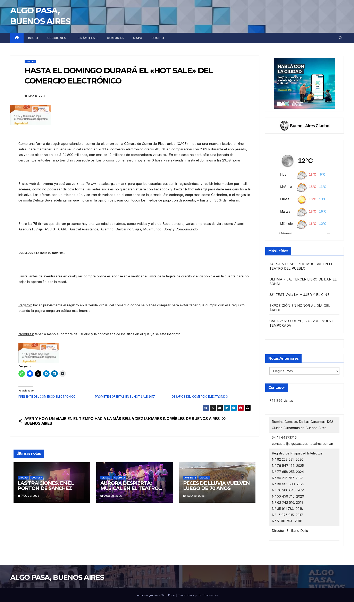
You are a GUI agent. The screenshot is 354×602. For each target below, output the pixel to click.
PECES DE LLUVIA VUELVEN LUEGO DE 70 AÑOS (216, 485)
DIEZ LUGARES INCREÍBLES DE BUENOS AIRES (177, 418)
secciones (57, 38)
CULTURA (37, 477)
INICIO (33, 38)
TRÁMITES (87, 38)
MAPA (137, 38)
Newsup (192, 595)
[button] (340, 38)
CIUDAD (30, 61)
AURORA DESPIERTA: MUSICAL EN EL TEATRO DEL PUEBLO (129, 488)
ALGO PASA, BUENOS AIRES (57, 577)
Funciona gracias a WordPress (156, 595)
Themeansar (210, 595)
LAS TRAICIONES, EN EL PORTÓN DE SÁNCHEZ (46, 485)
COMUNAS (115, 38)
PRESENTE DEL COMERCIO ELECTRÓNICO (47, 396)
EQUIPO (157, 38)
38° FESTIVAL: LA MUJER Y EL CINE (299, 295)
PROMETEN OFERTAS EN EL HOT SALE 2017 (125, 396)
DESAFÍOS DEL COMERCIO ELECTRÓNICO (200, 396)
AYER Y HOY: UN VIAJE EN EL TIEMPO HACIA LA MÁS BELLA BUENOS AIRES (79, 421)
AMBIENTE (190, 477)
